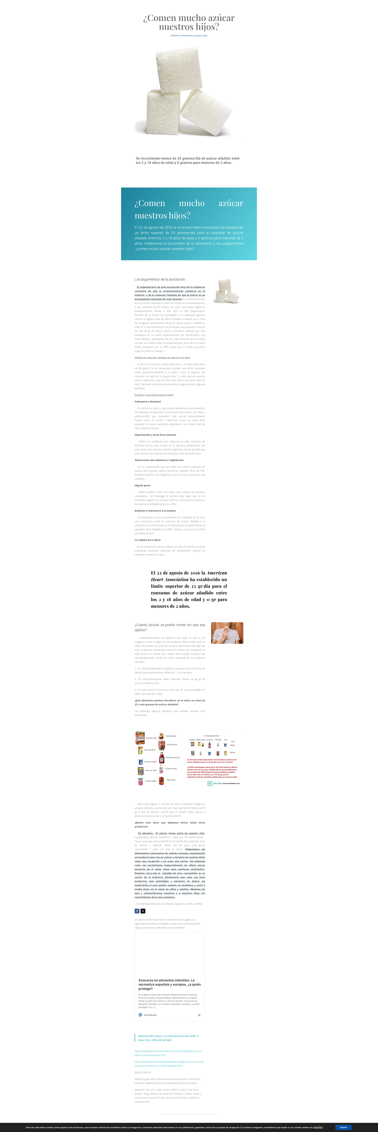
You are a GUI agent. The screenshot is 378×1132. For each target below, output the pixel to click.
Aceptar (343, 1127)
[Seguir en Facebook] (137, 911)
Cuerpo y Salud (200, 35)
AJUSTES (317, 1127)
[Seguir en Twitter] (143, 911)
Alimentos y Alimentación (182, 35)
